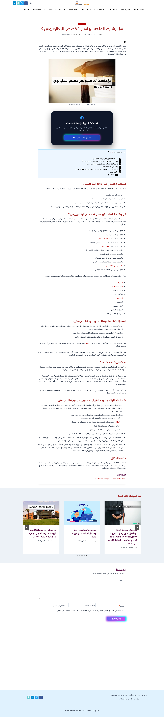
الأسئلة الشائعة (134, 695)
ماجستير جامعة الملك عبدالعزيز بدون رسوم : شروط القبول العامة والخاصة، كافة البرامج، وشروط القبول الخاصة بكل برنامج (122, 537)
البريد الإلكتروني (89, 606)
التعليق (121, 580)
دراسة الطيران (73, 9)
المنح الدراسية (125, 9)
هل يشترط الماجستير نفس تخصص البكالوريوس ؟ (101, 161)
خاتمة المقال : (114, 172)
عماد (95, 34)
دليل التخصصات (112, 9)
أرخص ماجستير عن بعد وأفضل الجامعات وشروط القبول (84, 534)
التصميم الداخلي (104, 238)
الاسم (121, 606)
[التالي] (27, 527)
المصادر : (112, 175)
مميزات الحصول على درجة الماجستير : (106, 158)
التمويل (120, 282)
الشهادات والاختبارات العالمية (43, 9)
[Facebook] (26, 3)
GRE (87, 343)
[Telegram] (158, 711)
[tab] (86, 555)
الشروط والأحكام (125, 699)
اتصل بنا (144, 695)
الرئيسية (136, 699)
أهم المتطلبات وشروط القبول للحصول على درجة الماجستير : (98, 169)
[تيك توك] (18, 3)
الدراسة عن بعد (25, 9)
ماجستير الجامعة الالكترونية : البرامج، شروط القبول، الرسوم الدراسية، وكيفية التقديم (42, 534)
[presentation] (123, 513)
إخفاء (111, 152)
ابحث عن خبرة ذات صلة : (111, 166)
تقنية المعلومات (103, 246)
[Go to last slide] (137, 527)
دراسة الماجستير (82, 24)
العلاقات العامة (117, 286)
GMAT (117, 422)
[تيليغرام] (14, 3)
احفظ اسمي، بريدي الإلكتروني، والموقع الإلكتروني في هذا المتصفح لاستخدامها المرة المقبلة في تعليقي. (89, 611)
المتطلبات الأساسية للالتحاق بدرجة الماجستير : (103, 164)
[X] (22, 3)
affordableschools (119, 479)
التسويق (120, 298)
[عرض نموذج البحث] (31, 3)
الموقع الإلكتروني (59, 606)
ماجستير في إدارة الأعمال (114, 266)
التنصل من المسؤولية (119, 695)
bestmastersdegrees (103, 479)
